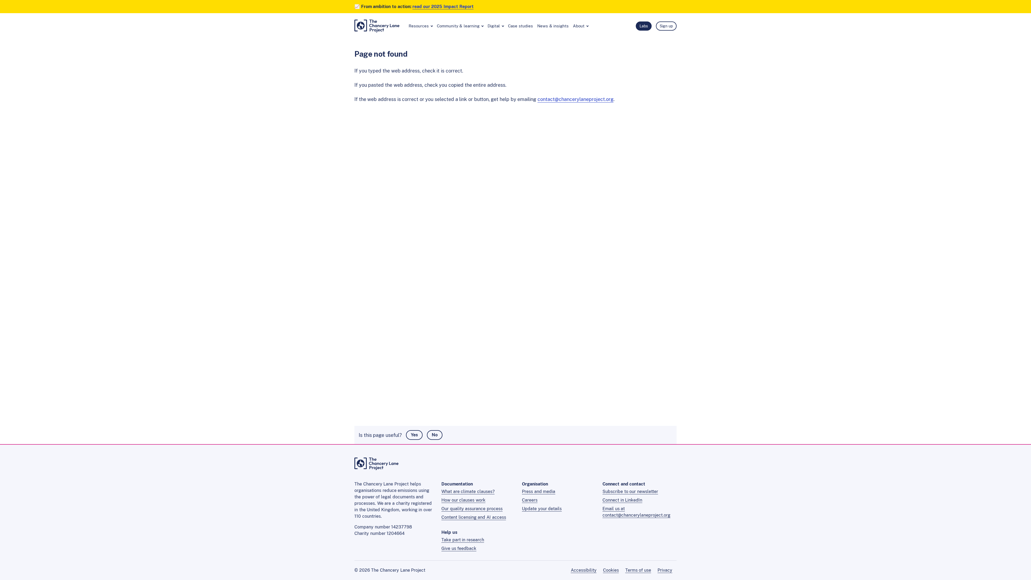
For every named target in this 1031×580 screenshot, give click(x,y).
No (435, 434)
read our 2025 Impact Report (443, 6)
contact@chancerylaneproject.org (575, 99)
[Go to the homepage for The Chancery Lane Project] (376, 468)
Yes (414, 434)
